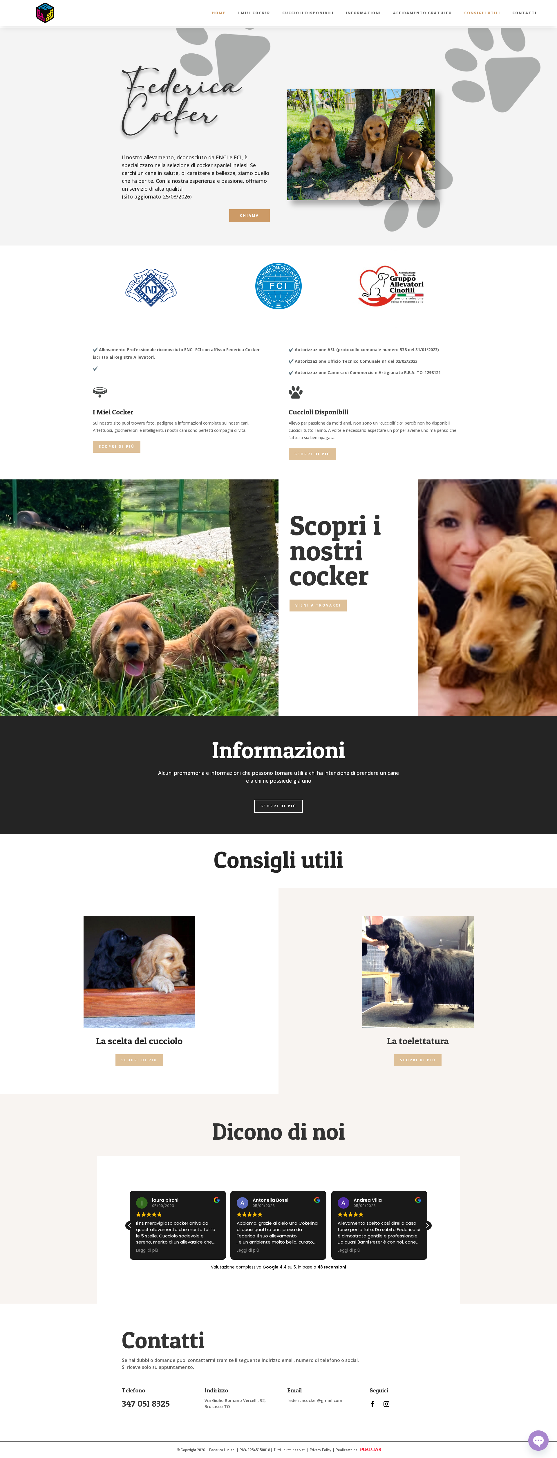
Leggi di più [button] (147, 1250)
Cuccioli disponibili (308, 12)
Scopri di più (117, 446)
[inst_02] (361, 198)
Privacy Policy (320, 1449)
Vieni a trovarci (318, 605)
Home (218, 12)
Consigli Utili (482, 12)
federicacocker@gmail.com (314, 1400)
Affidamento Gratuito (422, 12)
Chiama (249, 215)
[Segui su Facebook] (372, 1404)
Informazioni (363, 12)
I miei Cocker (254, 12)
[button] (427, 1225)
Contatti (524, 12)
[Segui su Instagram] (386, 1404)
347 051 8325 (146, 1403)
